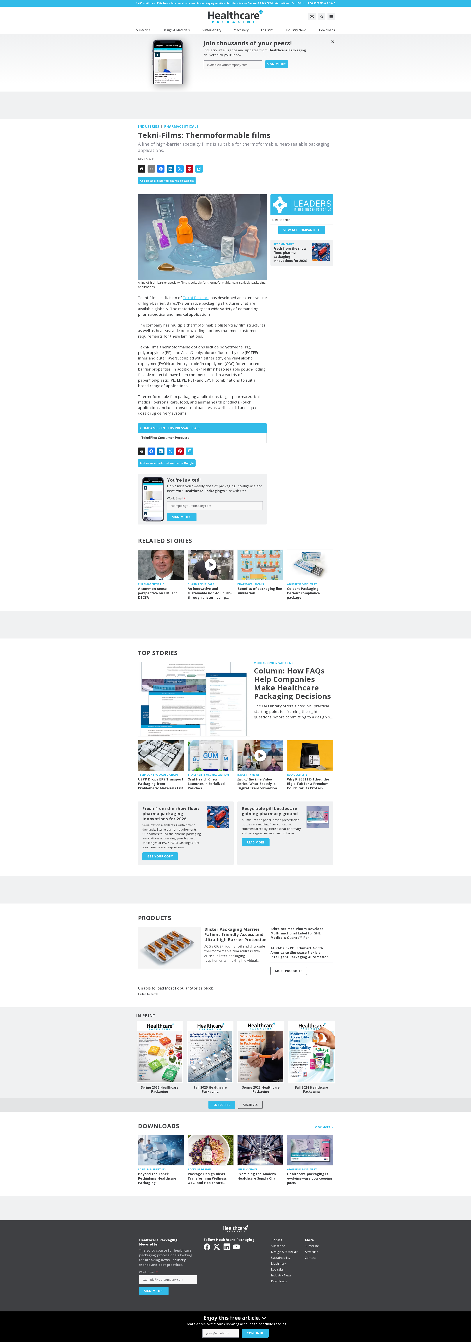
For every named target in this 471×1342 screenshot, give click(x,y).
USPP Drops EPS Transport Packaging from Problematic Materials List (160, 783)
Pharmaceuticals (181, 126)
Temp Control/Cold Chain (158, 774)
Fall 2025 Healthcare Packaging (210, 1089)
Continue (255, 1333)
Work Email (176, 498)
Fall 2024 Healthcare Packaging (311, 1089)
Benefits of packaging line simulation (259, 591)
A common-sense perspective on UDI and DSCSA (158, 593)
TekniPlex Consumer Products (165, 438)
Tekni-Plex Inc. (196, 297)
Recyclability (297, 774)
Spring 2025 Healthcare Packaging (261, 1089)
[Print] (141, 169)
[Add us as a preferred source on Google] (199, 169)
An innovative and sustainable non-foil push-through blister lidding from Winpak (210, 593)
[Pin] (189, 169)
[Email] (151, 169)
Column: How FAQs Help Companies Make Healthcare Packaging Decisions (292, 683)
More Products (288, 971)
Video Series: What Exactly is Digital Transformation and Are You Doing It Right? (257, 783)
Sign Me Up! (276, 64)
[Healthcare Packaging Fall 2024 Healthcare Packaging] (311, 1052)
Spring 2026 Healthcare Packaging (159, 1089)
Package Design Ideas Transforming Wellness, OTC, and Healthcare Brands (208, 1178)
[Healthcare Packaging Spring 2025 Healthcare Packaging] (260, 1052)
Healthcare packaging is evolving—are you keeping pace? (309, 1178)
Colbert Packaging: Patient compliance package (303, 593)
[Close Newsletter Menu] (332, 41)
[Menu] (331, 16)
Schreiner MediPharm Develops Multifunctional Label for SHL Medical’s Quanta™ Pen (296, 933)
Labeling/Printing (152, 1169)
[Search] (321, 16)
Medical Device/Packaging (273, 663)
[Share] (160, 169)
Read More (256, 842)
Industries (148, 126)
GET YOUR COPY (160, 856)
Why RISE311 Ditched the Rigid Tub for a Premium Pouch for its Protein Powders (308, 783)
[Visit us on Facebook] (207, 1246)
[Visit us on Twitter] (217, 1246)
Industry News (248, 774)
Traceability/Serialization (208, 774)
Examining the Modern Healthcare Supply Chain (258, 1176)
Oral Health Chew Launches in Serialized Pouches (206, 783)
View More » (324, 1127)
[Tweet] (180, 169)
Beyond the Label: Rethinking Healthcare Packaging (157, 1178)
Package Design (199, 1169)
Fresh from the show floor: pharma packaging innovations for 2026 (290, 255)
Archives (250, 1105)
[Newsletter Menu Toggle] (312, 16)
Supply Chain (247, 1169)
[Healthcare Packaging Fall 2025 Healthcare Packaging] (210, 1052)
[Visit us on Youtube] (236, 1246)
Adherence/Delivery (302, 584)
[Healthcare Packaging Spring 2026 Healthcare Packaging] (159, 1052)
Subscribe (221, 1105)
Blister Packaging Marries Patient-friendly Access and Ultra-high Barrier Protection (235, 934)
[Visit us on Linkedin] (227, 1246)
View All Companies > (301, 230)
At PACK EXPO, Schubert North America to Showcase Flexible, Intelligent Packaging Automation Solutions (299, 952)
